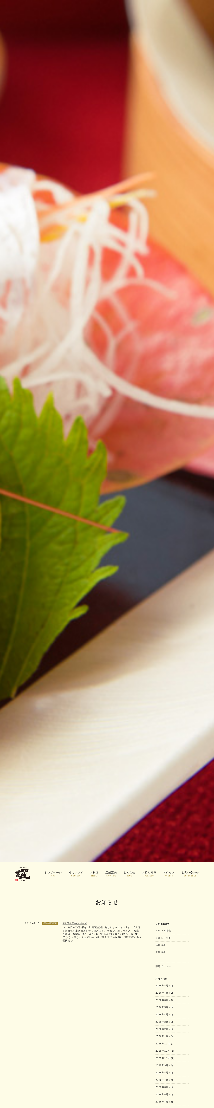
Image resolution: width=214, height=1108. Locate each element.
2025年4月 (164, 1101)
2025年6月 (164, 1087)
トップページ (53, 874)
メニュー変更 (163, 938)
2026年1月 (164, 1036)
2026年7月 (164, 992)
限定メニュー (163, 966)
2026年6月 (164, 1000)
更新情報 (160, 952)
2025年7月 (164, 1080)
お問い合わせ (190, 874)
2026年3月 (164, 1022)
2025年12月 (165, 1043)
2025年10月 (165, 1058)
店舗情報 (160, 945)
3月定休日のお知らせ (75, 923)
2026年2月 (164, 1029)
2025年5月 (164, 1094)
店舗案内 (111, 874)
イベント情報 (163, 930)
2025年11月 (164, 1050)
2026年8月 (164, 985)
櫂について (76, 874)
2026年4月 (164, 1014)
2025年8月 (164, 1072)
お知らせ (129, 874)
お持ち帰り (149, 874)
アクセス (169, 874)
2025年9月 (164, 1065)
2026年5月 (164, 1007)
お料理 (94, 874)
